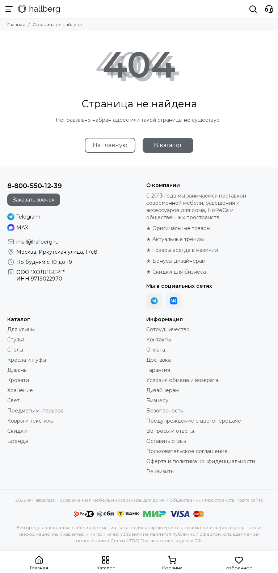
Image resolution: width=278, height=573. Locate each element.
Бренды (17, 441)
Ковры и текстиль (30, 421)
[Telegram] (154, 301)
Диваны (17, 370)
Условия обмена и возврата (182, 380)
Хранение (20, 390)
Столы (15, 349)
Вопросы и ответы (170, 431)
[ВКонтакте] (174, 301)
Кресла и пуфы (26, 360)
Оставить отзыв (166, 441)
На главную (110, 145)
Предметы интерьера (35, 410)
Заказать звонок (34, 199)
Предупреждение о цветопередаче (193, 421)
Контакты (158, 339)
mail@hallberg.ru (37, 241)
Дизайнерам (162, 390)
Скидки (17, 431)
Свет (13, 400)
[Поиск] (253, 9)
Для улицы (21, 329)
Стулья (15, 339)
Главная (16, 24)
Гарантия (158, 370)
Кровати (18, 380)
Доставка (158, 360)
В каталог (168, 145)
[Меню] (9, 9)
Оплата (155, 349)
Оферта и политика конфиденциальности (200, 461)
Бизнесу (157, 400)
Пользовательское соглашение (187, 451)
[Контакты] (269, 9)
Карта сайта (249, 500)
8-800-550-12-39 (34, 186)
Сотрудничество (168, 329)
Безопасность (164, 410)
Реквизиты (160, 471)
